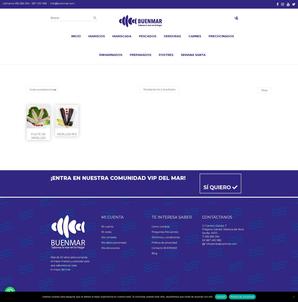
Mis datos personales (113, 242)
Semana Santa (193, 55)
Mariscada (121, 36)
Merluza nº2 (67, 134)
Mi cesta (106, 232)
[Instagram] (282, 4)
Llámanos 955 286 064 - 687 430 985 (25, 3)
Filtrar (264, 90)
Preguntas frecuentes (165, 232)
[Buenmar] (140, 21)
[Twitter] (293, 4)
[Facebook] (278, 4)
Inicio (76, 36)
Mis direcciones (110, 248)
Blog (154, 253)
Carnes (194, 36)
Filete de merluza (38, 136)
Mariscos (96, 36)
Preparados (140, 55)
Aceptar (221, 296)
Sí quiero (217, 187)
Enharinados (110, 55)
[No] (293, 297)
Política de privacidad (164, 242)
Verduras (172, 36)
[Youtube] (288, 4)
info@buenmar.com (62, 3)
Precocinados (221, 36)
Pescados (147, 36)
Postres (166, 55)
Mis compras (108, 237)
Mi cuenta (107, 226)
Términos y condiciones (166, 237)
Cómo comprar (161, 226)
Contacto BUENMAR (164, 248)
